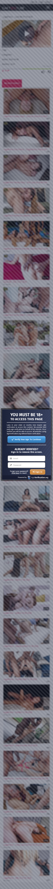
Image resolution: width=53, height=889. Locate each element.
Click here (15, 473)
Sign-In (38, 472)
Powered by (22, 477)
